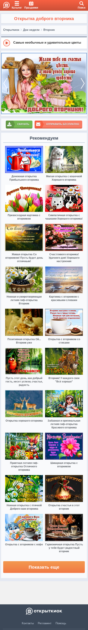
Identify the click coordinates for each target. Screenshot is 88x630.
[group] (44, 43)
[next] (82, 83)
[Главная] (5, 5)
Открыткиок (11, 29)
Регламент (44, 623)
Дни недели (31, 29)
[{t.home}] (44, 611)
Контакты (28, 623)
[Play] (6, 43)
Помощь (61, 623)
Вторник (49, 29)
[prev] (5, 83)
